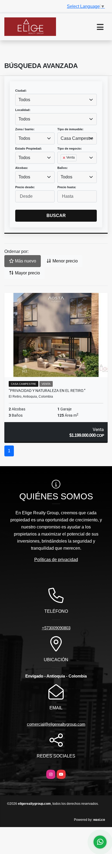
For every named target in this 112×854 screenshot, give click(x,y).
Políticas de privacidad (56, 559)
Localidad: (22, 110)
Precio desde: (25, 187)
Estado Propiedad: (28, 148)
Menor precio (64, 261)
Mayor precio (27, 273)
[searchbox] (62, 166)
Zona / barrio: (25, 129)
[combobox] (56, 100)
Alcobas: (21, 167)
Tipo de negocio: (69, 148)
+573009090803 (56, 628)
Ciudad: (21, 90)
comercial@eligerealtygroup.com (56, 724)
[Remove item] (64, 158)
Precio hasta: (66, 187)
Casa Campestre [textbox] (77, 138)
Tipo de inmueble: (70, 129)
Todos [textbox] (24, 99)
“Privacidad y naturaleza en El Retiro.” (47, 390)
